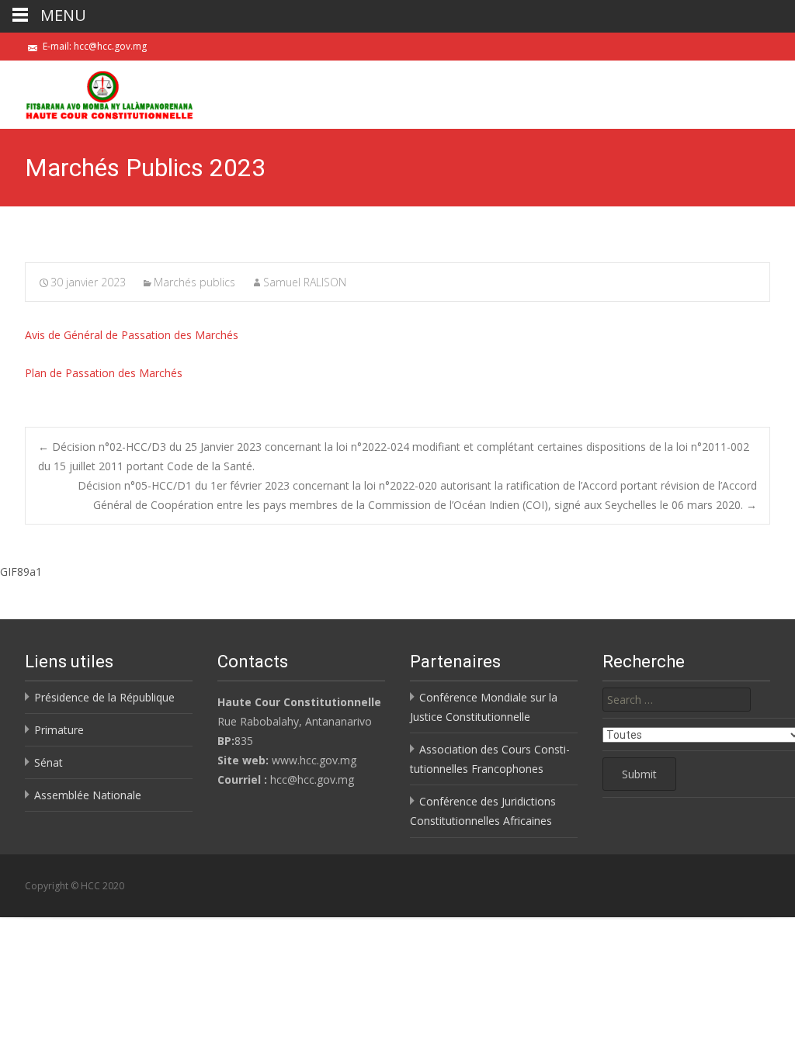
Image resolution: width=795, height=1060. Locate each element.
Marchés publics (194, 282)
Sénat (48, 762)
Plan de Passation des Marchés (103, 372)
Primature (59, 729)
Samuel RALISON (304, 282)
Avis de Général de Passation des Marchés (131, 334)
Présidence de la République (104, 697)
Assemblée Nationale (87, 795)
